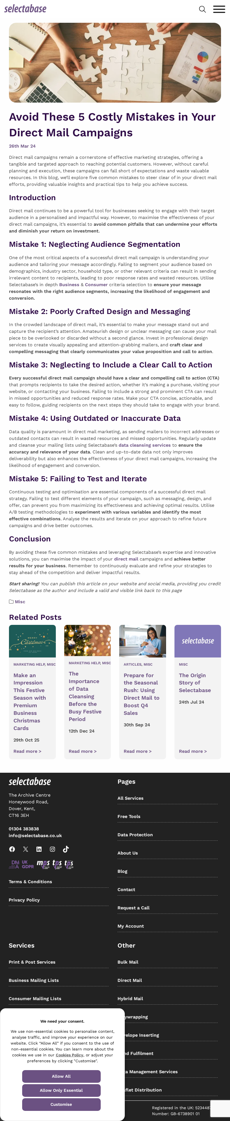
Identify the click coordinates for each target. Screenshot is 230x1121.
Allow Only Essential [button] (61, 1090)
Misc (20, 601)
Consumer (96, 284)
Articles (132, 664)
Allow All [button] (61, 1076)
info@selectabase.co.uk (35, 835)
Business (69, 284)
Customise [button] (61, 1104)
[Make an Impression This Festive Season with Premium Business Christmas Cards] (32, 642)
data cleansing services (145, 445)
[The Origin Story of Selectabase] (197, 642)
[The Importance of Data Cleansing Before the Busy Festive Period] (87, 641)
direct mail (126, 559)
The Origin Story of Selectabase (195, 683)
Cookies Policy (69, 1055)
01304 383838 (24, 828)
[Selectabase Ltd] (25, 9)
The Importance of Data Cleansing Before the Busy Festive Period (85, 696)
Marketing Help (29, 664)
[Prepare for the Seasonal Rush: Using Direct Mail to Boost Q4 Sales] (142, 642)
